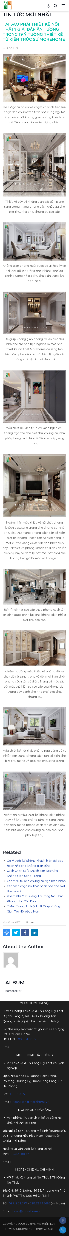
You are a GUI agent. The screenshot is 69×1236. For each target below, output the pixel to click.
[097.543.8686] (62, 1230)
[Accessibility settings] (49, 6)
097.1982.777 (18, 1203)
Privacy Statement (18, 1229)
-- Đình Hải (10, 48)
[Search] (55, 5)
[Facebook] (62, 1220)
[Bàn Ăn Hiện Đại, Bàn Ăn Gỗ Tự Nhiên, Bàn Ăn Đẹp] (8, 5)
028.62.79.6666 (40, 1203)
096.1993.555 (17, 1094)
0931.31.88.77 (27, 1039)
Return (30, 922)
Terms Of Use (43, 1229)
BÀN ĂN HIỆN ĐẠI (42, 1223)
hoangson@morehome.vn (30, 1102)
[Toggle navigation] (63, 6)
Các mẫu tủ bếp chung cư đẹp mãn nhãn (36, 881)
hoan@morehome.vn (27, 1211)
